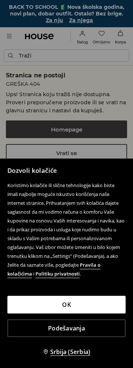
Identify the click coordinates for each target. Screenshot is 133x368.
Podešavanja (66, 328)
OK (66, 305)
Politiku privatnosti (57, 273)
